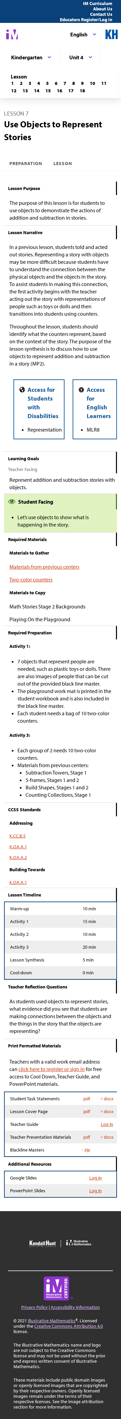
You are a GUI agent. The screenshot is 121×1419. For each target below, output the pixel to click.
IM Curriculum (97, 3)
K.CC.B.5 (17, 836)
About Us (102, 8)
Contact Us (101, 14)
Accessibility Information (75, 1307)
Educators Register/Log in (86, 19)
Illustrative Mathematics (52, 1321)
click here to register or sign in (51, 1069)
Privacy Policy (34, 1307)
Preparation (26, 163)
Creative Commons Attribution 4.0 (68, 1326)
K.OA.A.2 (18, 857)
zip (87, 1150)
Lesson (62, 163)
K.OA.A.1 (18, 846)
